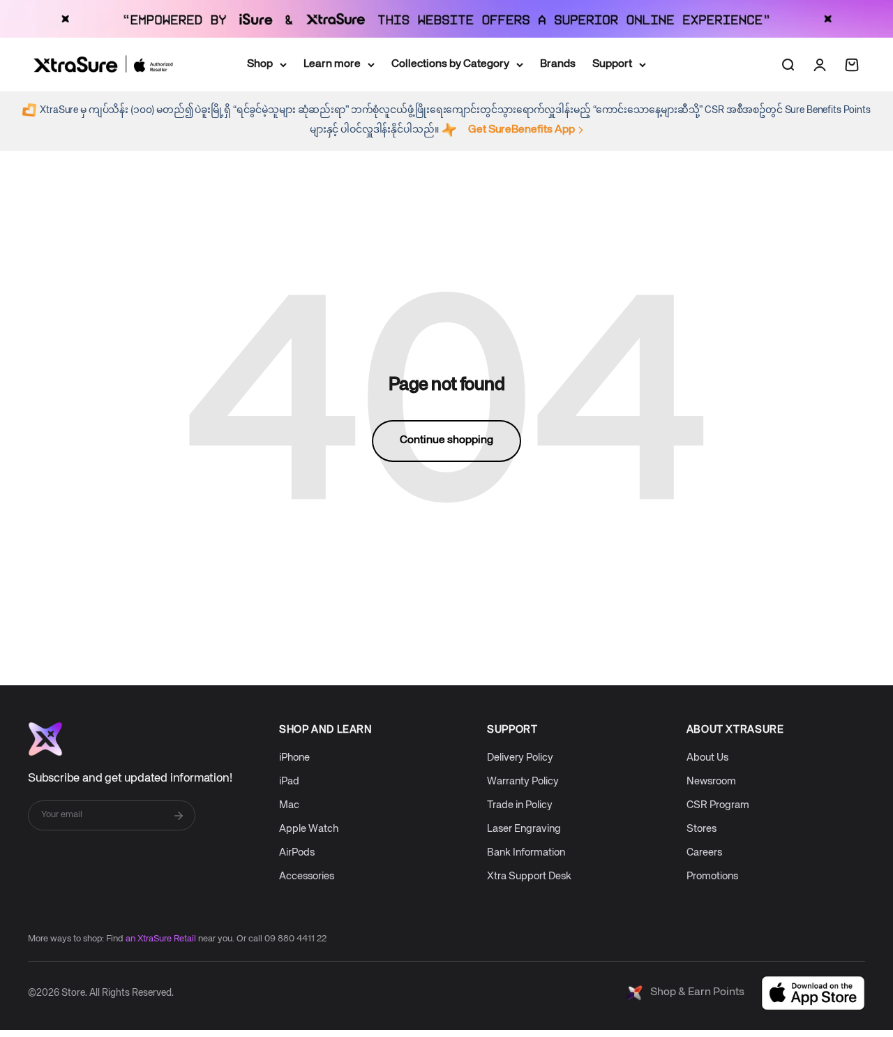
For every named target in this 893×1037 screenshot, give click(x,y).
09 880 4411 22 (295, 938)
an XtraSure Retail (161, 938)
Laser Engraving (524, 828)
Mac (289, 805)
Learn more (332, 63)
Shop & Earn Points (697, 992)
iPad (289, 781)
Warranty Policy (523, 781)
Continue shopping (446, 440)
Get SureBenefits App (521, 129)
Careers (704, 852)
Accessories (306, 876)
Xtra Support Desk (529, 876)
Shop (260, 63)
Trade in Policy (520, 805)
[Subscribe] (178, 816)
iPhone (294, 757)
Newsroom (711, 781)
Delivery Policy (520, 757)
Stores (701, 828)
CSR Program (717, 805)
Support (612, 63)
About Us (707, 757)
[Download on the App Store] (813, 993)
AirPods (297, 852)
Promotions (712, 876)
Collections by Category (450, 63)
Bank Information (526, 852)
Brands (558, 63)
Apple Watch (308, 828)
